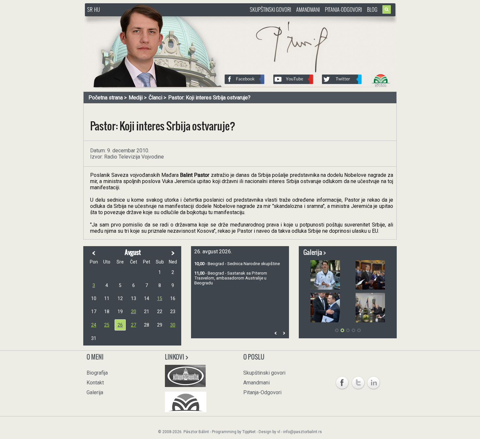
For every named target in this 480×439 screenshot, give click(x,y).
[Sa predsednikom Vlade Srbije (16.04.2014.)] (325, 307)
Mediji (136, 97)
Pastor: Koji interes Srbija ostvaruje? (209, 97)
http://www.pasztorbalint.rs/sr (137, 19)
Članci (155, 97)
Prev (276, 333)
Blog (372, 9)
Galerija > (314, 252)
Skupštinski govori (270, 9)
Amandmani (308, 9)
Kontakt (95, 383)
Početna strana (105, 97)
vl (278, 432)
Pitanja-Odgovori (343, 9)
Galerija (95, 392)
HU (97, 9)
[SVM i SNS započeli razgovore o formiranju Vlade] (370, 307)
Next (284, 333)
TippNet (249, 432)
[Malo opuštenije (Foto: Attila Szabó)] (325, 275)
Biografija (97, 373)
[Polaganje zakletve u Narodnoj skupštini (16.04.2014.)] (370, 275)
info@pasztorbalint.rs (302, 432)
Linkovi (175, 357)
